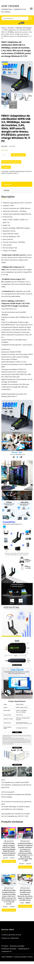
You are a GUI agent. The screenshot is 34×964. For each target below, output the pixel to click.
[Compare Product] (15, 23)
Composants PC (6, 951)
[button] (29, 64)
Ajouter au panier (18, 155)
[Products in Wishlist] (13, 23)
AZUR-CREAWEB (10, 6)
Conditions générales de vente (11, 935)
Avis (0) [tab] (6, 190)
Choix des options (9, 861)
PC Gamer (4, 946)
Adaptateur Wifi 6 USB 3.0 (9, 173)
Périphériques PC (23, 949)
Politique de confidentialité (10, 938)
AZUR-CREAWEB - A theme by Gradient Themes (17, 957)
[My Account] (10, 23)
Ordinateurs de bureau (8, 949)
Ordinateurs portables (17, 946)
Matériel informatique (17, 171)
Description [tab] (8, 184)
